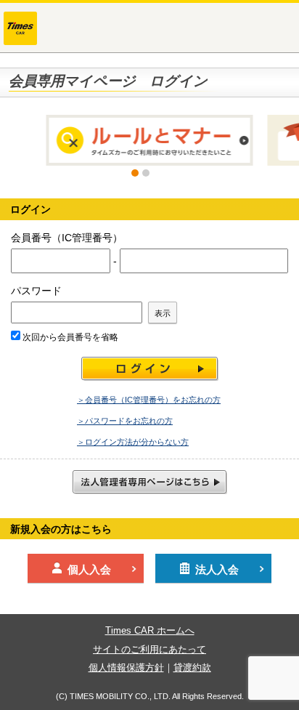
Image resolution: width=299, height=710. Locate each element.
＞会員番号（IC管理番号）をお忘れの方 (149, 399)
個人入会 (89, 569)
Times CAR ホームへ (149, 630)
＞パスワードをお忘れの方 (125, 420)
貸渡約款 (192, 667)
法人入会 (217, 569)
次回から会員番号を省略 (69, 337)
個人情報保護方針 (126, 667)
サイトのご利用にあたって (149, 649)
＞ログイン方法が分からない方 (133, 441)
